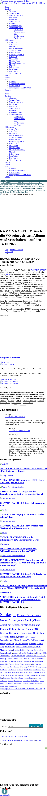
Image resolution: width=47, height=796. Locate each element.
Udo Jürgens (13, 71)
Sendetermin (6, 678)
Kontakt (7, 90)
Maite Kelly (10, 647)
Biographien (4, 707)
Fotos (21, 670)
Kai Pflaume (17, 683)
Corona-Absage (20, 664)
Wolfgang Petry (13, 686)
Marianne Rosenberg (11, 675)
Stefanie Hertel (31, 656)
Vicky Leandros (15, 73)
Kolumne (12, 24)
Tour (42, 633)
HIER (7, 274)
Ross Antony (13, 69)
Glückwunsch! (19, 36)
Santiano (3, 401)
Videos (7, 75)
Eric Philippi (12, 670)
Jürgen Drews (38, 392)
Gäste (29, 633)
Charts (37, 620)
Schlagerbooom (7, 643)
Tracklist (36, 672)
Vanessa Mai (28, 396)
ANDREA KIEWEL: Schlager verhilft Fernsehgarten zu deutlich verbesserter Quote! (22, 187)
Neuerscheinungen (16, 15)
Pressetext (31, 683)
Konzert (39, 653)
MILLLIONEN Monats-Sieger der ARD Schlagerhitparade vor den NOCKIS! (18, 549)
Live (6, 683)
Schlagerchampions (18, 656)
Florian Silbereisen (16, 48)
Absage (2, 686)
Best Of (23, 653)
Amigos (19, 661)
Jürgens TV (25, 640)
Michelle (12, 65)
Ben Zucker (38, 396)
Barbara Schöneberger (17, 678)
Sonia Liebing (35, 681)
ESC (15, 34)
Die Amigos (41, 399)
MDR (37, 629)
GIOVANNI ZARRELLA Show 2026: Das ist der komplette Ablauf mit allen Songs (23, 575)
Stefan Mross (24, 636)
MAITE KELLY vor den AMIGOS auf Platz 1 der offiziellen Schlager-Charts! (23, 469)
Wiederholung (4, 681)
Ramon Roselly (5, 394)
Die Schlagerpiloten (29, 399)
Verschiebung (38, 683)
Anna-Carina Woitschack (8, 661)
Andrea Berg (13, 42)
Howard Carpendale (16, 55)
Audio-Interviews (15, 26)
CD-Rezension (14, 21)
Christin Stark (5, 656)
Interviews (13, 17)
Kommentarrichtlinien (17, 84)
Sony (9, 672)
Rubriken (8, 9)
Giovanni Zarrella (15, 50)
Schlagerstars (9, 40)
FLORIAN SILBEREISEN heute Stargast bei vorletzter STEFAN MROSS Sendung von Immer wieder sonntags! (23, 562)
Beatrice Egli (13, 46)
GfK (33, 664)
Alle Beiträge (5, 362)
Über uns (12, 82)
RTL (43, 670)
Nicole (40, 675)
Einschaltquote (18, 681)
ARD (1, 672)
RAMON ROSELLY (38, 270)
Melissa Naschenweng (17, 63)
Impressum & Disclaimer (9, 740)
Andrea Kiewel (21, 643)
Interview (10, 681)
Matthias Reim (14, 61)
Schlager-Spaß (37, 640)
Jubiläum (28, 664)
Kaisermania (25, 683)
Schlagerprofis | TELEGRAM (20, 88)
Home (7, 7)
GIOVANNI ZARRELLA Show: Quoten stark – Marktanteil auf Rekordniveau (22, 527)
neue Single (25, 620)
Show (16, 640)
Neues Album (8, 620)
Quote (36, 633)
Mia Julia (11, 401)
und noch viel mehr (16, 28)
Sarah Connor (16, 403)
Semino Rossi (28, 403)
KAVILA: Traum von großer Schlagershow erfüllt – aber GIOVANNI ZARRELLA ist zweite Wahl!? (23, 586)
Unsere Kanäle (14, 86)
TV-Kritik (17, 38)
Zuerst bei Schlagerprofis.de (15, 624)
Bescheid (22, 405)
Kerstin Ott (13, 57)
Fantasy (18, 401)
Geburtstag (23, 667)
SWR (38, 647)
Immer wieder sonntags (25, 647)
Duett (6, 686)
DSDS (29, 667)
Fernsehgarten (6, 640)
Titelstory (12, 11)
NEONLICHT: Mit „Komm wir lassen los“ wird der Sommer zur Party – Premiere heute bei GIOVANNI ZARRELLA (22, 599)
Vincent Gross (26, 681)
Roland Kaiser (14, 67)
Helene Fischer (14, 53)
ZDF (33, 636)
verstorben (38, 678)
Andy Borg (13, 44)
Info (6, 80)
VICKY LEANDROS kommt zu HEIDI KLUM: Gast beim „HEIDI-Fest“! (22, 481)
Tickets (9, 659)
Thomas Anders (28, 659)
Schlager (8, 614)
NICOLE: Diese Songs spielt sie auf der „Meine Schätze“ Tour (22, 191)
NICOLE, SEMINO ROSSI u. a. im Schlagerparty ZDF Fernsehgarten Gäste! (19, 538)
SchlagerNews (5, 700)
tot (17, 670)
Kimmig (3, 659)
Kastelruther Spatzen (7, 392)
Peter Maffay (28, 670)
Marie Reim (13, 59)
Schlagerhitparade (17, 672)
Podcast (7, 77)
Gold (5, 672)
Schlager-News (14, 13)
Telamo (29, 629)
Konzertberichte (19, 32)
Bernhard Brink (19, 650)
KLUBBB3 (41, 401)
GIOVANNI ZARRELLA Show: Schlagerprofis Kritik (21, 189)
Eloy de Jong (17, 394)
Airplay (16, 653)
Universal (10, 683)
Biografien (13, 19)
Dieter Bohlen (14, 667)
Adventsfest (34, 675)
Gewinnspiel (18, 30)
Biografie (31, 678)
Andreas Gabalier (7, 396)
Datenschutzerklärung (27, 740)
